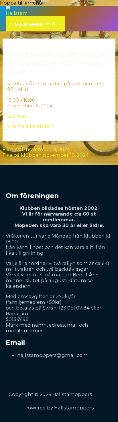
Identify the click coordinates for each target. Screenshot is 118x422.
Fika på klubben (46, 155)
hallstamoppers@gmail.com (52, 355)
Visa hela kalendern (31, 126)
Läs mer (17, 116)
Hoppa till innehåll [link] (22, 3)
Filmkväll (36, 149)
